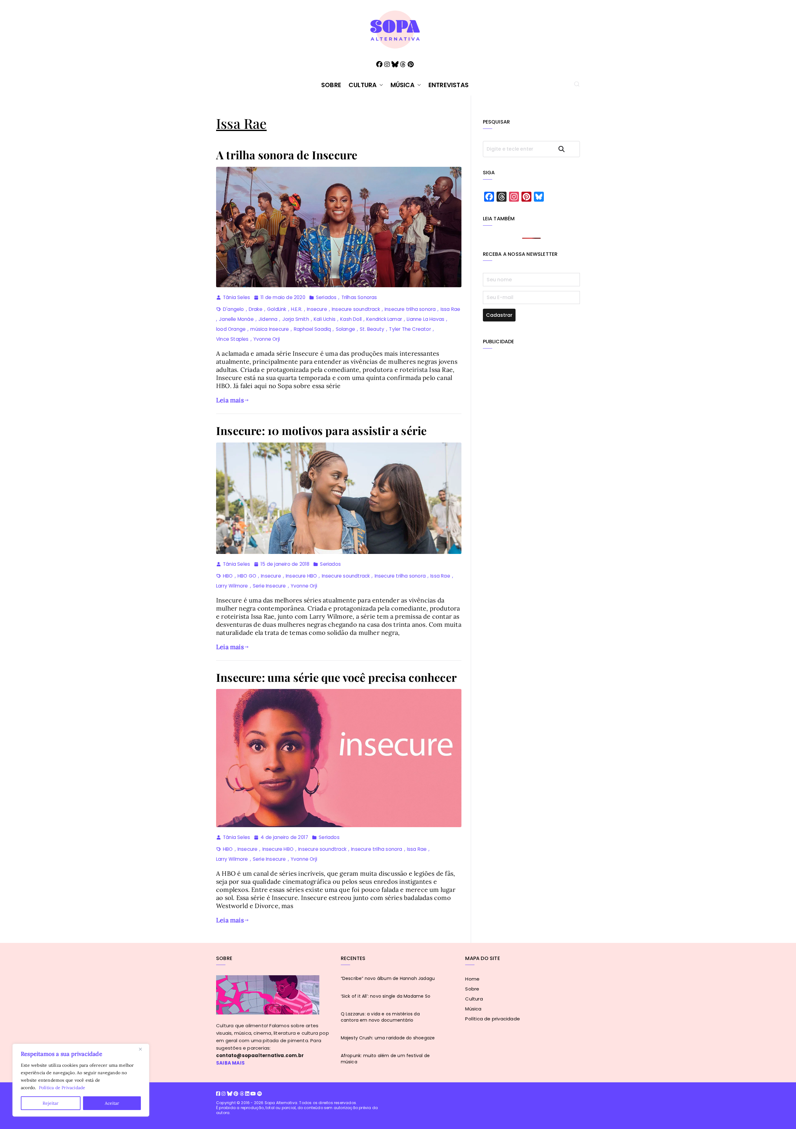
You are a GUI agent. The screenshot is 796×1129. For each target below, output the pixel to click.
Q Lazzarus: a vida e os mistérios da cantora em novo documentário (380, 1017)
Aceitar (112, 1103)
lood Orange (231, 329)
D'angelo (233, 309)
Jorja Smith (295, 319)
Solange (345, 329)
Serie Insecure (269, 586)
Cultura (363, 85)
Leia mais (230, 400)
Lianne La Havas (425, 319)
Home (472, 979)
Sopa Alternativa (281, 1102)
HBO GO (247, 576)
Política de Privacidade (62, 1087)
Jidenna (267, 319)
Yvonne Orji (266, 339)
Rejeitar (50, 1103)
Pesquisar (567, 149)
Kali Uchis (325, 319)
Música (403, 85)
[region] (80, 1080)
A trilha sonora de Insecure (286, 154)
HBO (228, 576)
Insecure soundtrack (356, 309)
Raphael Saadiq (312, 329)
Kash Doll (351, 319)
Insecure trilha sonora (410, 309)
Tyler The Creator (410, 329)
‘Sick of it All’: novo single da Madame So (385, 996)
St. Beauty (372, 329)
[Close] (142, 1049)
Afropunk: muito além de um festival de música (385, 1058)
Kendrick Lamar (384, 319)
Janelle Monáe (236, 319)
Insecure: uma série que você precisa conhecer (336, 677)
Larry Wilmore (232, 586)
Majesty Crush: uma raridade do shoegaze (388, 1038)
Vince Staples (232, 339)
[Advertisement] (531, 399)
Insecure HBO (301, 576)
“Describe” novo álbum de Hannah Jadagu (388, 978)
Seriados (326, 297)
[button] (380, 85)
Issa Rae (450, 309)
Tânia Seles (236, 297)
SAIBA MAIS (230, 1063)
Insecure (317, 309)
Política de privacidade (492, 1018)
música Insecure (269, 329)
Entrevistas (448, 85)
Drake (255, 309)
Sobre (331, 85)
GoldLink (276, 309)
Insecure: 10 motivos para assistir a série (321, 430)
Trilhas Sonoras (359, 297)
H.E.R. (296, 309)
